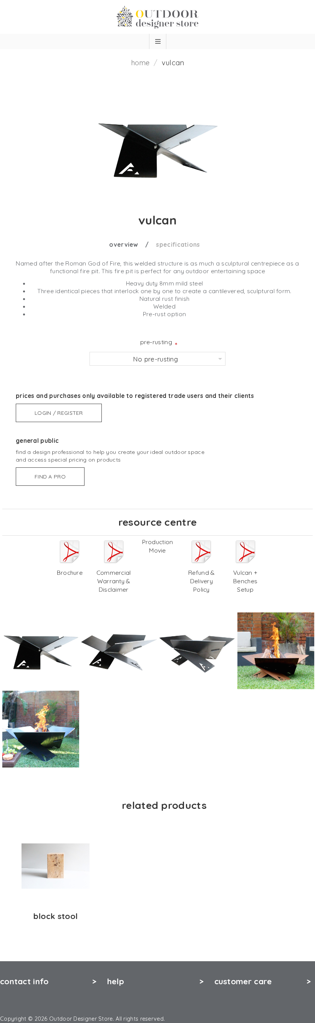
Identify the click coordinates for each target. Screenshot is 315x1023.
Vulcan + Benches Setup (245, 581)
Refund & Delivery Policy (201, 581)
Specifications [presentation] (178, 244)
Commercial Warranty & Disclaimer (113, 581)
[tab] (131, 244)
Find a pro (50, 476)
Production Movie (157, 546)
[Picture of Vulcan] (40, 650)
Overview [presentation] (123, 244)
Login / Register (59, 412)
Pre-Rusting (156, 342)
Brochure (70, 572)
